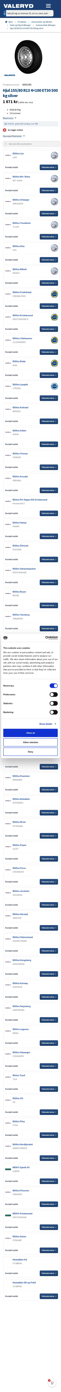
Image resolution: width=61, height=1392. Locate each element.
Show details (45, 724)
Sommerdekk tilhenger (45, 25)
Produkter (22, 22)
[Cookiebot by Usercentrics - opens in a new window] (45, 638)
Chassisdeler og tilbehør (41, 22)
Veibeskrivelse (49, 167)
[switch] (54, 694)
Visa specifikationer (12, 135)
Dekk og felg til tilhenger (20, 25)
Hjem (11, 22)
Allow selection (30, 742)
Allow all (30, 733)
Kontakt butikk (11, 167)
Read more (8, 117)
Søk (49, 25)
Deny (30, 751)
